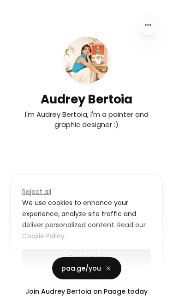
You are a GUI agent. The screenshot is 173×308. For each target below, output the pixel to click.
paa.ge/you (81, 268)
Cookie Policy (43, 236)
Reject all (36, 191)
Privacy (15, 298)
